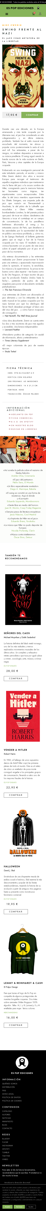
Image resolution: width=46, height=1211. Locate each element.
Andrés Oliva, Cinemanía (23, 475)
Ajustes (30, 1207)
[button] (7, 14)
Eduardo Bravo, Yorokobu (23, 521)
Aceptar (7, 1207)
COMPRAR (32, 114)
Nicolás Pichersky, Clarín (23, 530)
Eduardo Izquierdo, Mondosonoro (23, 501)
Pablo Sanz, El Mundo (23, 482)
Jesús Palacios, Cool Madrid (23, 514)
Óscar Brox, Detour (23, 537)
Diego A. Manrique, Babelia (23, 489)
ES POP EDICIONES (22, 1073)
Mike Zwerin (12, 25)
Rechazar (19, 1207)
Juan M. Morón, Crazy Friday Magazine (23, 508)
